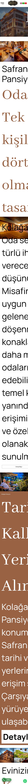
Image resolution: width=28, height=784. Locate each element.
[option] (14, 22)
